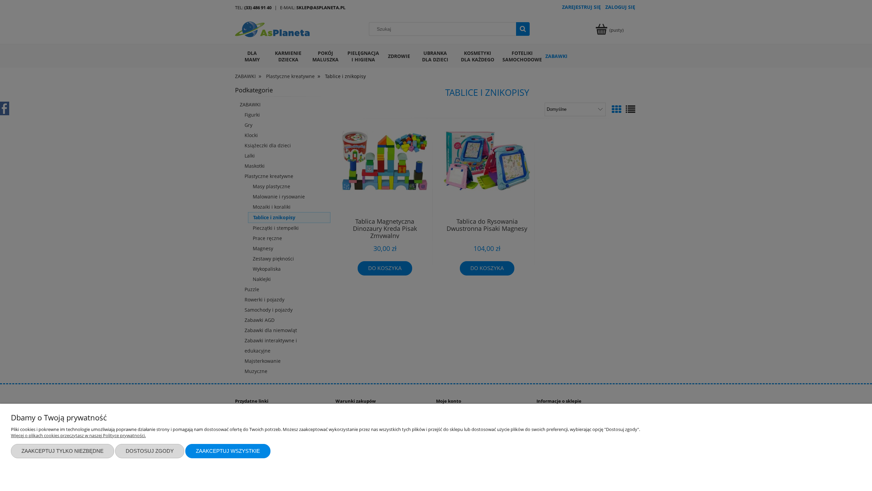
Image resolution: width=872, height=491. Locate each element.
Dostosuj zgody (150, 451)
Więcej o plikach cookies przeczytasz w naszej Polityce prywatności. (78, 435)
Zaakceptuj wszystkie (228, 451)
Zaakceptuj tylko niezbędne (62, 451)
